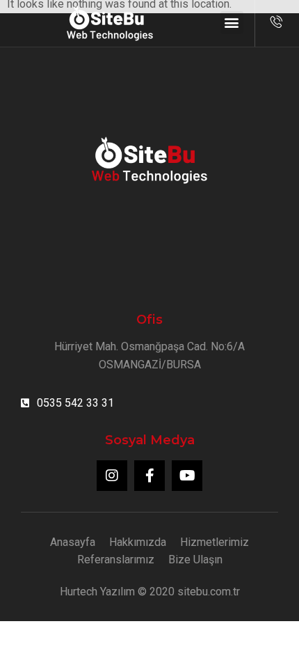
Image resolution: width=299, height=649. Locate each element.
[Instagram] (112, 475)
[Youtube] (187, 475)
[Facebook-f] (149, 475)
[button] (231, 22)
